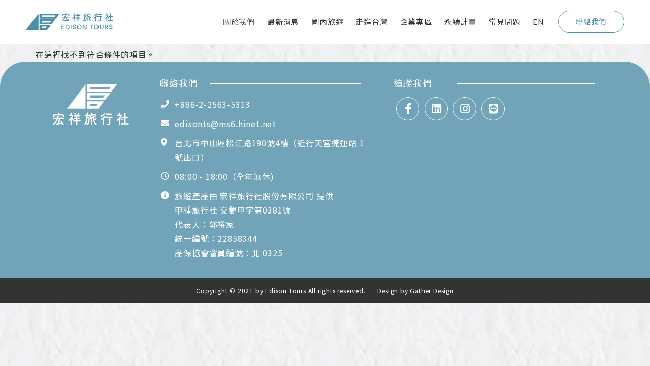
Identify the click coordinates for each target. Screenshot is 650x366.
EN (538, 21)
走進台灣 (371, 21)
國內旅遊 (327, 21)
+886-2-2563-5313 (212, 104)
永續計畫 (460, 21)
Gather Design (431, 290)
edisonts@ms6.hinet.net (225, 123)
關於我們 (239, 21)
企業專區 (416, 21)
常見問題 (505, 21)
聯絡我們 (591, 21)
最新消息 (283, 21)
